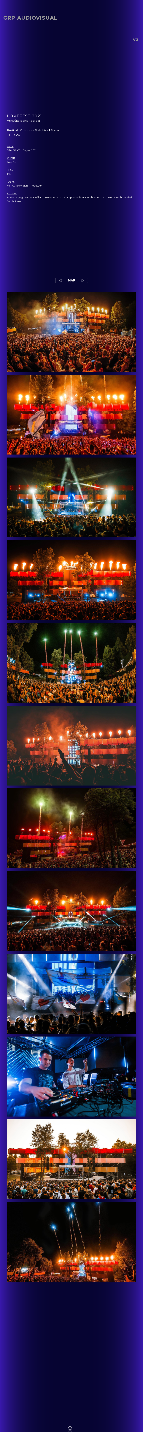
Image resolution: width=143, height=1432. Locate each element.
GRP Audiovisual (30, 18)
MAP (71, 280)
